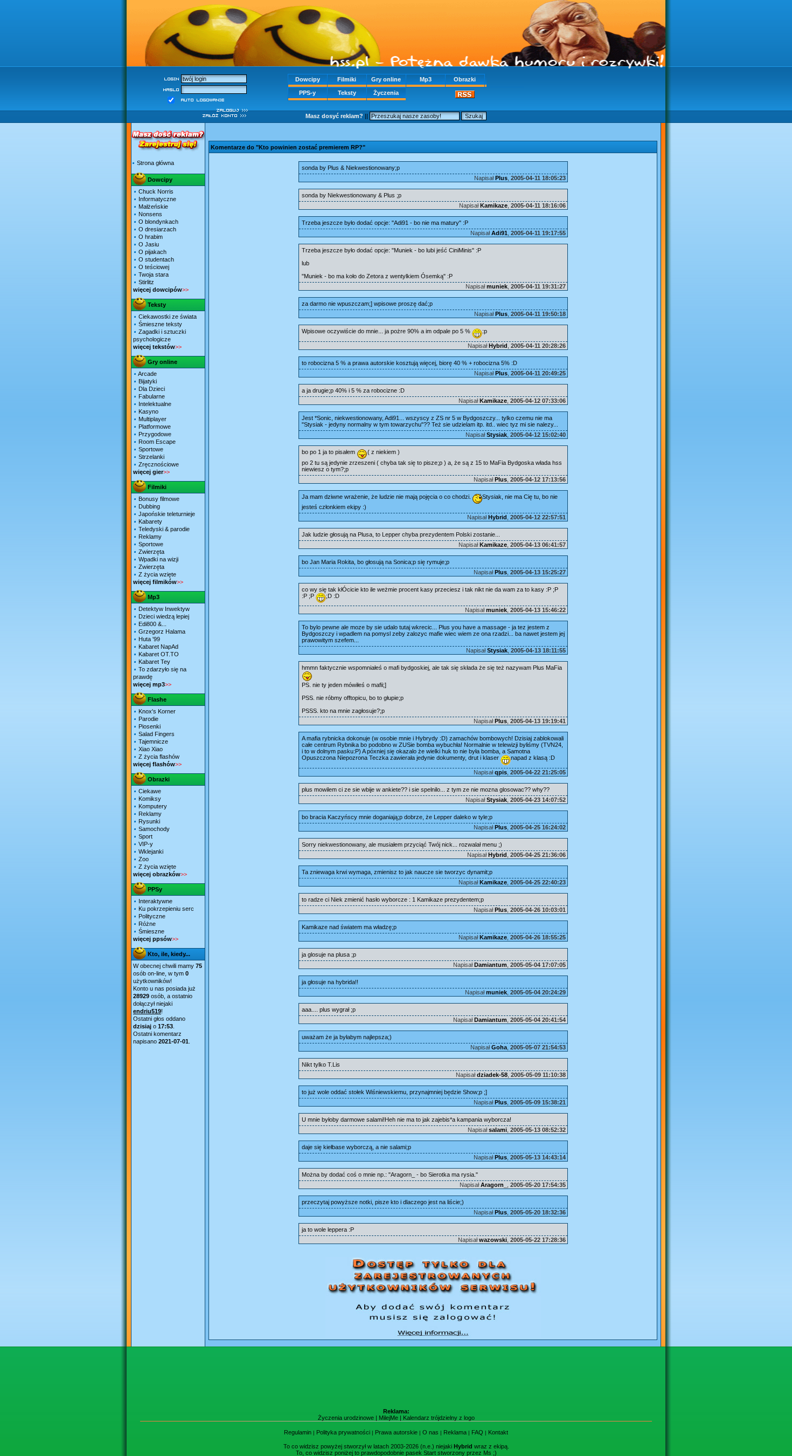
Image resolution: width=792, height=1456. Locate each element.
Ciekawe (149, 791)
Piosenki (149, 726)
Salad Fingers (156, 734)
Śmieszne (151, 931)
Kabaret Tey (154, 661)
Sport (145, 836)
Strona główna (155, 163)
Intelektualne (154, 404)
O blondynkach (158, 221)
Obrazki (465, 79)
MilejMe (388, 1417)
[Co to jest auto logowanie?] (202, 99)
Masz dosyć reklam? (334, 116)
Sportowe (150, 449)
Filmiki (346, 79)
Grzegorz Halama (161, 631)
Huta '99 (148, 639)
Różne (147, 924)
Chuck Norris (155, 191)
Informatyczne (157, 199)
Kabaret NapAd (158, 646)
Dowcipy (307, 79)
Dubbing (149, 506)
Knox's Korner (157, 711)
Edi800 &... (152, 624)
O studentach (156, 259)
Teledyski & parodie (164, 529)
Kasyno (148, 411)
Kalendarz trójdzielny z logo (439, 1417)
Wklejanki (150, 851)
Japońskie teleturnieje (166, 514)
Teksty (347, 93)
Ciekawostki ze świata (167, 316)
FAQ (477, 1432)
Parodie (148, 719)
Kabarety (150, 521)
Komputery (152, 806)
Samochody (154, 829)
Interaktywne (155, 901)
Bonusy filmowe (158, 499)
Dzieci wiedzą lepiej (163, 616)
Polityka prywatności (343, 1432)
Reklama (455, 1432)
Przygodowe (154, 434)
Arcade (147, 373)
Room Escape (157, 441)
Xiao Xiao (150, 749)
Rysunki (149, 821)
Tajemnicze (153, 741)
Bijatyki (147, 381)
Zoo (143, 859)
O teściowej (153, 267)
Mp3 (426, 79)
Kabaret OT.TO (158, 654)
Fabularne (151, 396)
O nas (430, 1432)
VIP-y (145, 844)
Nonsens (150, 214)
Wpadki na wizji (158, 559)
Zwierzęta (151, 551)
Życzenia (386, 93)
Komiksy (149, 798)
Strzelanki (151, 457)
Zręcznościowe (158, 464)
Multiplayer (152, 419)
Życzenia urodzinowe (346, 1417)
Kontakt (498, 1432)
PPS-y (307, 93)
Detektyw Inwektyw (164, 609)
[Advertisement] (433, 130)
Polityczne (151, 916)
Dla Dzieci (151, 389)
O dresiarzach (157, 229)
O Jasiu (148, 244)
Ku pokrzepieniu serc (166, 908)
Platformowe (154, 426)
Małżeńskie (153, 206)
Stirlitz (146, 282)
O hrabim (150, 236)
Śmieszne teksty (160, 324)
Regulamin (297, 1432)
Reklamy (150, 536)
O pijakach (152, 252)
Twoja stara (153, 274)
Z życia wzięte (157, 574)
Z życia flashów (158, 756)
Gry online (386, 79)
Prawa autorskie (396, 1432)
